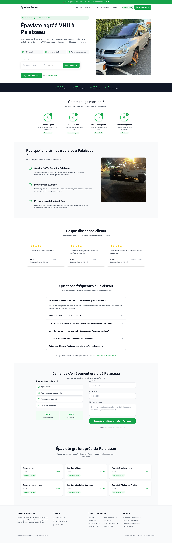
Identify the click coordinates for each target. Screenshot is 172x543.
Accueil (79, 7)
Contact (115, 7)
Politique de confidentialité (146, 535)
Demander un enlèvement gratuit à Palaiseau (112, 421)
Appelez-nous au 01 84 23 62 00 (104, 356)
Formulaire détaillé (52, 75)
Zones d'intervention (101, 7)
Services (88, 7)
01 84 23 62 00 (32, 76)
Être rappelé (70, 65)
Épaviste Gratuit (29, 7)
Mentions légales (130, 535)
